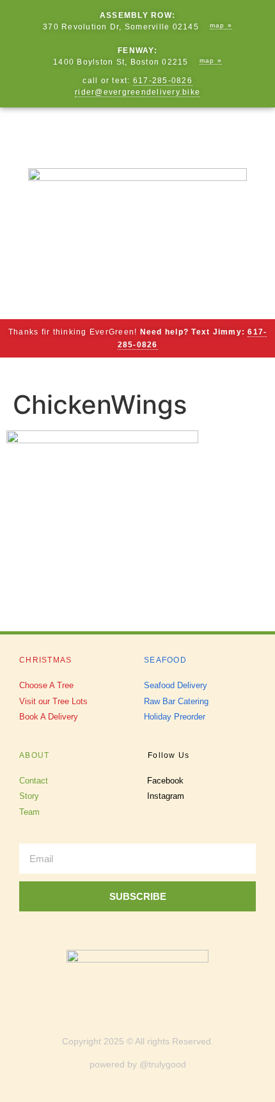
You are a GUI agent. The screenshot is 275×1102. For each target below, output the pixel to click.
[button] (137, 131)
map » (221, 25)
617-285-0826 (162, 80)
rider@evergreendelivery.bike (137, 92)
